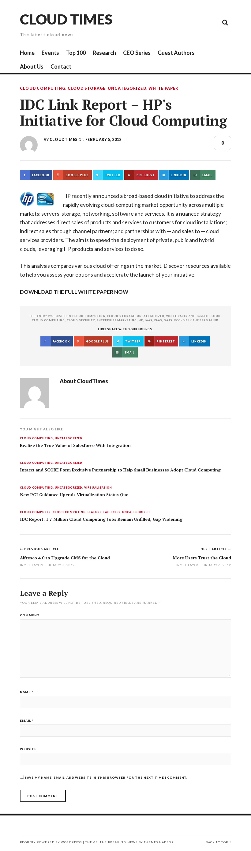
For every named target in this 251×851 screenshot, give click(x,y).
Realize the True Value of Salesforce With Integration (75, 445)
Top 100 (76, 52)
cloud (215, 316)
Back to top (217, 842)
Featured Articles (104, 512)
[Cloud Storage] (156, 22)
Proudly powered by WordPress (51, 842)
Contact (61, 66)
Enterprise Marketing (117, 320)
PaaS (158, 320)
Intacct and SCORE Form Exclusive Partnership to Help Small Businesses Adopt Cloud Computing (120, 470)
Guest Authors (176, 52)
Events (50, 52)
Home (27, 52)
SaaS (168, 320)
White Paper (163, 88)
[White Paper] (211, 22)
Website (28, 749)
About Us (31, 66)
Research (104, 52)
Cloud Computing (42, 88)
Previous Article (41, 549)
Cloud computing (48, 320)
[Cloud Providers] (184, 22)
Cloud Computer (35, 512)
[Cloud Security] (197, 22)
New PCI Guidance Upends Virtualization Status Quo (74, 494)
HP (141, 320)
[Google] (170, 22)
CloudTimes (63, 139)
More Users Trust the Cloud (202, 558)
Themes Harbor (159, 842)
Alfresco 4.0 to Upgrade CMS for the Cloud (65, 558)
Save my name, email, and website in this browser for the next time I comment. (106, 777)
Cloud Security (81, 320)
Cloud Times (66, 19)
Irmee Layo (186, 565)
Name (26, 692)
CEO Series (137, 52)
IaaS (148, 320)
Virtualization (98, 487)
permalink (209, 320)
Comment (30, 615)
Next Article (214, 549)
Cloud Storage (87, 88)
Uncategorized (127, 88)
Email (27, 720)
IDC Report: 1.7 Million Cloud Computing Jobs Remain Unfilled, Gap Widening (101, 519)
